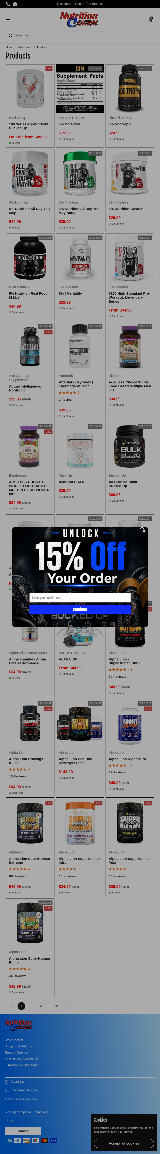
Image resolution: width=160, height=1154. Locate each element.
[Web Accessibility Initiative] (158, 1149)
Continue (80, 609)
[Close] (144, 531)
